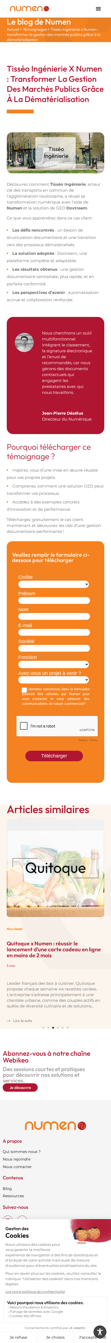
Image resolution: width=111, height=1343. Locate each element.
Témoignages (35, 29)
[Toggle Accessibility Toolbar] (100, 1332)
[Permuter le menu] (98, 8)
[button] (10, 919)
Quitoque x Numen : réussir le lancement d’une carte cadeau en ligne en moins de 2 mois (54, 949)
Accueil (13, 29)
